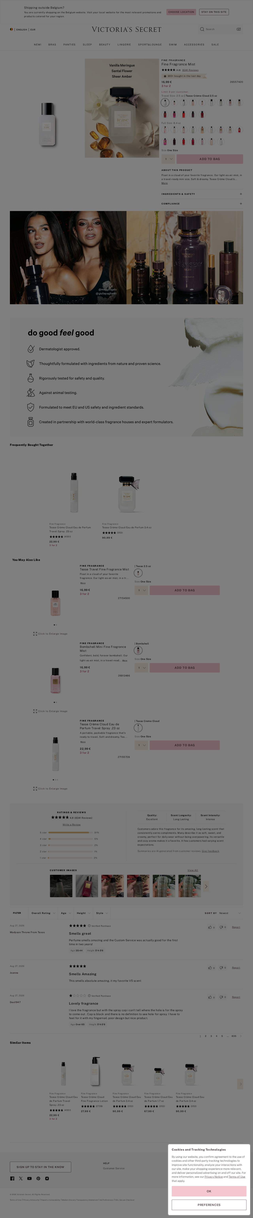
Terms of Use (237, 1176)
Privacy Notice (214, 1176)
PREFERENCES (209, 1205)
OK (209, 1191)
